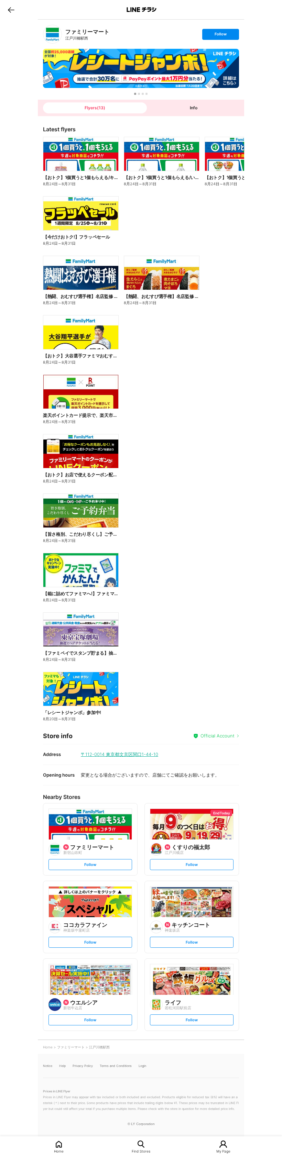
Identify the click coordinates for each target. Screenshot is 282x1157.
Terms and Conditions (116, 1065)
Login (142, 1065)
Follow (220, 35)
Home (59, 1151)
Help (62, 1065)
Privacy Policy (83, 1065)
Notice (47, 1065)
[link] (52, 34)
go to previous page (11, 9)
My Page (223, 1151)
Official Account (217, 735)
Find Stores (141, 1151)
